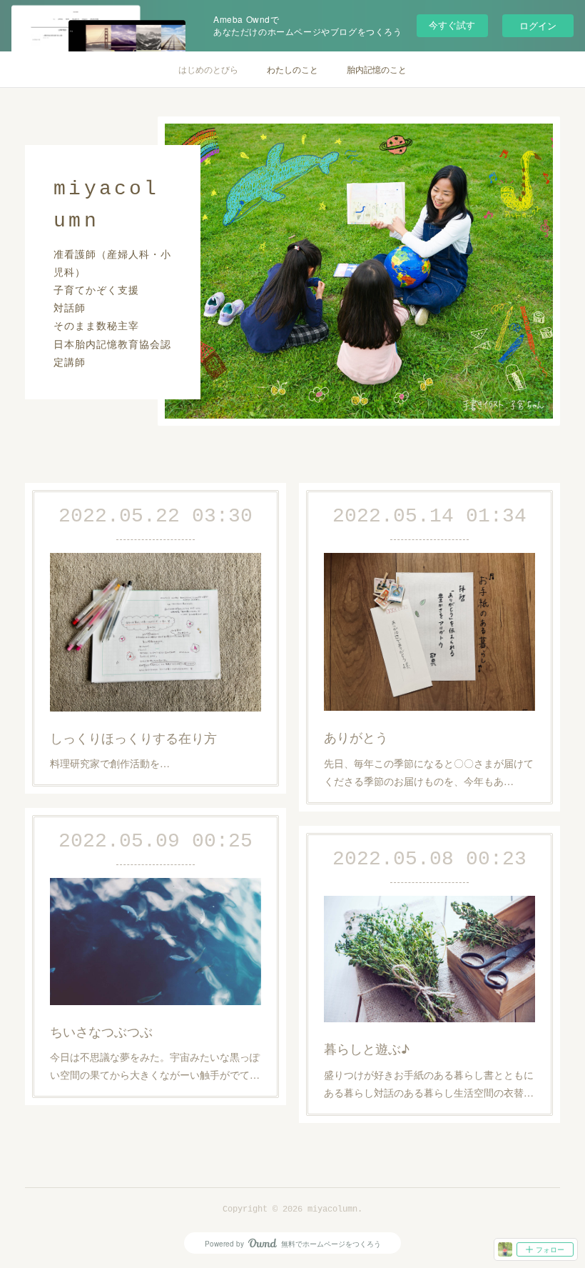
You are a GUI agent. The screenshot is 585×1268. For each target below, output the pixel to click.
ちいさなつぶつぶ (101, 1031)
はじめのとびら (208, 69)
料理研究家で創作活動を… (110, 763)
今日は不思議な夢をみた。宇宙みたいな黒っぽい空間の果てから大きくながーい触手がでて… (155, 1065)
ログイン (537, 25)
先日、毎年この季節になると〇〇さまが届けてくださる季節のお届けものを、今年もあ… (429, 772)
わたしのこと (292, 69)
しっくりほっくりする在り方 (133, 737)
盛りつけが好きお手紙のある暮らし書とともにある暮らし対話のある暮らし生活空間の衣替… (429, 1083)
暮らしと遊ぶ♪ (367, 1048)
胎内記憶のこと (377, 69)
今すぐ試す (452, 24)
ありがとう (356, 736)
